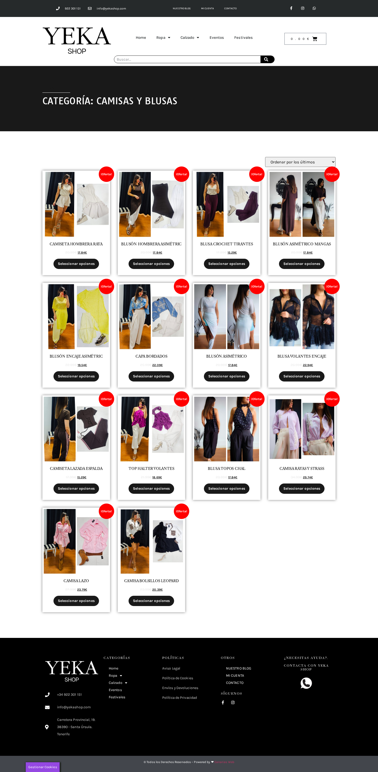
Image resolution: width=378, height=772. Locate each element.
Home (141, 37)
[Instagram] (303, 8)
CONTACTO (230, 8)
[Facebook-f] (291, 8)
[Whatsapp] (314, 8)
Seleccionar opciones (76, 264)
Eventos (217, 37)
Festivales (243, 37)
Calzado (187, 37)
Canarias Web (224, 762)
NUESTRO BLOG (182, 8)
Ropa (160, 37)
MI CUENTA (207, 8)
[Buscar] (267, 59)
